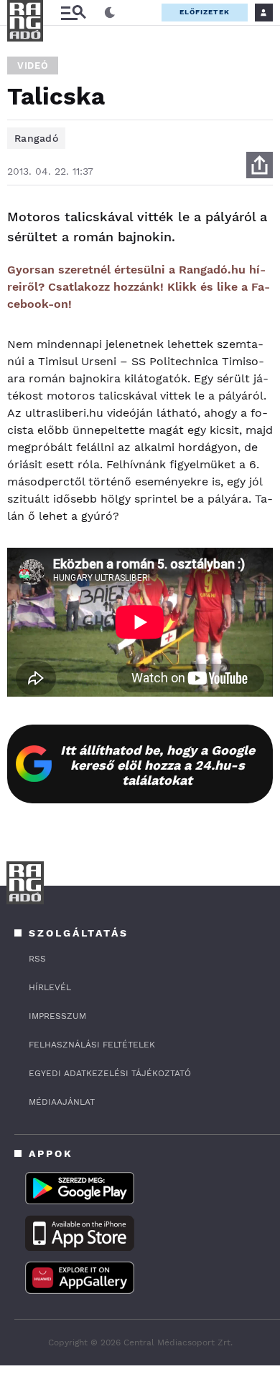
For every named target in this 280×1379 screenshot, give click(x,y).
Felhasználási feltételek (92, 1045)
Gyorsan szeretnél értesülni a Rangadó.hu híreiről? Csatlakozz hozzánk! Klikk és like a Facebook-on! (138, 287)
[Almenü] (73, 12)
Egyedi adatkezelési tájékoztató (110, 1073)
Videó (32, 65)
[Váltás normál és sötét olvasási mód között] (109, 12)
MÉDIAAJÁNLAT (62, 1102)
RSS (37, 959)
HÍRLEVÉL (50, 987)
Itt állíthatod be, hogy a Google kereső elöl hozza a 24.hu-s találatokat (157, 765)
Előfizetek (204, 12)
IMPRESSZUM (57, 1016)
